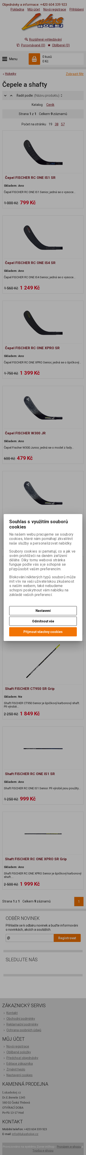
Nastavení (43, 611)
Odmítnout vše (43, 621)
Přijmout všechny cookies (43, 632)
